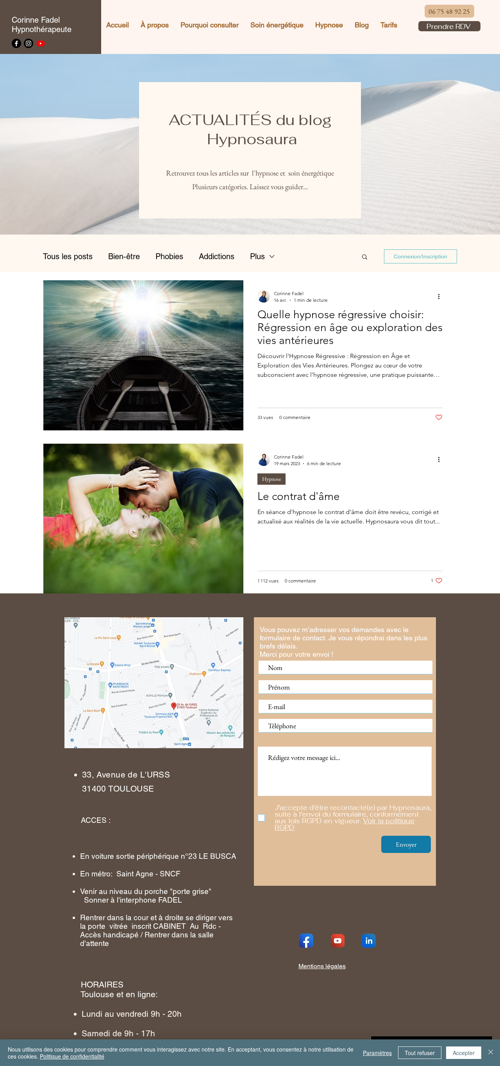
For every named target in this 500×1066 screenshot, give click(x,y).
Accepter (464, 1053)
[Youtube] (40, 43)
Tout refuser (420, 1053)
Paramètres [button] (377, 1053)
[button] (364, 257)
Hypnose (271, 478)
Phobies (169, 256)
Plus (257, 256)
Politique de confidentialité (72, 1056)
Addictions (216, 256)
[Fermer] (490, 1053)
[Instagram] (28, 43)
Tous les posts (68, 256)
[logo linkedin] (369, 940)
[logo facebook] (306, 940)
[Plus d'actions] (441, 296)
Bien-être (124, 256)
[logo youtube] (337, 940)
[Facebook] (16, 43)
